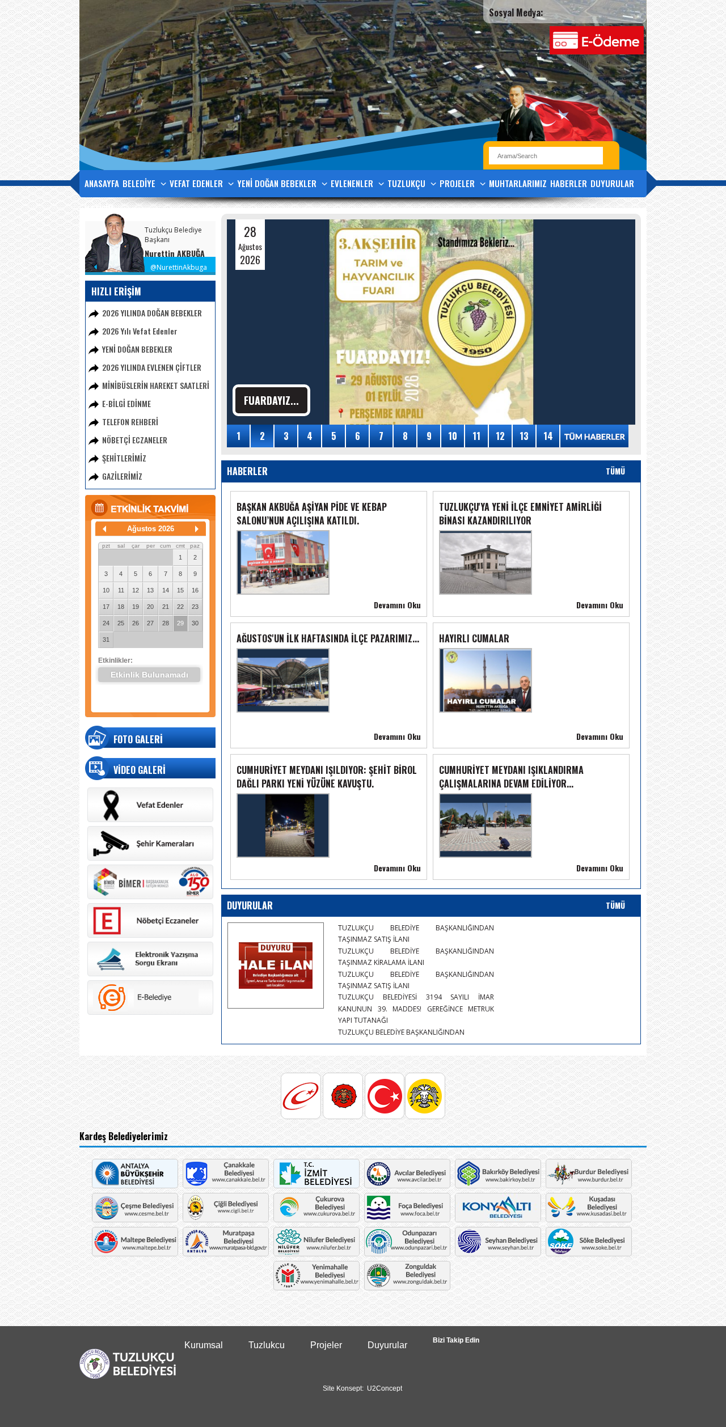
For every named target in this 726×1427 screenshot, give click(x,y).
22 (180, 606)
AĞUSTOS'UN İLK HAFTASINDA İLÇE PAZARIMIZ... (328, 638)
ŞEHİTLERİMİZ (124, 458)
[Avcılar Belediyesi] (407, 1185)
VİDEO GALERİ (139, 770)
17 (106, 606)
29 (180, 623)
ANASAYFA (102, 183)
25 (120, 623)
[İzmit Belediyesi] (316, 1185)
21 (165, 606)
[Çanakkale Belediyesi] (225, 1185)
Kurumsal (203, 1345)
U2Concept (384, 1388)
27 (150, 623)
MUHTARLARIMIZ (518, 183)
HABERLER (568, 183)
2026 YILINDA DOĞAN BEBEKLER (152, 313)
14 (165, 590)
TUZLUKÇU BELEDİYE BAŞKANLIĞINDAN (401, 1032)
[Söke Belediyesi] (588, 1253)
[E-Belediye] (150, 1013)
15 (180, 590)
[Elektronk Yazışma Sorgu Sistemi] (150, 974)
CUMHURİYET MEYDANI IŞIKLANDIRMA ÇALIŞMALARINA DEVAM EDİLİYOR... (511, 776)
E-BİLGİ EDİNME (126, 403)
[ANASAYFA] (127, 1377)
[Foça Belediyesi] (407, 1219)
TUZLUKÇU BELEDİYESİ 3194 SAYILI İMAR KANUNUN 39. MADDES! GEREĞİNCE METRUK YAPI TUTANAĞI (416, 1008)
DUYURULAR (612, 183)
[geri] (104, 529)
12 (135, 590)
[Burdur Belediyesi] (588, 1185)
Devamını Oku (397, 605)
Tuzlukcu (266, 1345)
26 (135, 623)
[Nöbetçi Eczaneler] (150, 935)
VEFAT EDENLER (197, 183)
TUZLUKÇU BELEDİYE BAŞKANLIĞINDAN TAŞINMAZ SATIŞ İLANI (416, 933)
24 (106, 623)
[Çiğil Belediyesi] (225, 1219)
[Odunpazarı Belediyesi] (407, 1253)
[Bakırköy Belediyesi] (498, 1185)
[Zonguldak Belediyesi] (407, 1288)
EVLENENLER (353, 183)
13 (150, 590)
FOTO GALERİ (138, 739)
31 (106, 639)
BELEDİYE (140, 183)
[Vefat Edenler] (150, 820)
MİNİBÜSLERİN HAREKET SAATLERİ (155, 385)
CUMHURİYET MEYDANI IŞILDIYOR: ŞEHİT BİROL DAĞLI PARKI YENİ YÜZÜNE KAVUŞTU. (327, 776)
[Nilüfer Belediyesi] (316, 1253)
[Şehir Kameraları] (150, 858)
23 (195, 606)
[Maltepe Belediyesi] (135, 1253)
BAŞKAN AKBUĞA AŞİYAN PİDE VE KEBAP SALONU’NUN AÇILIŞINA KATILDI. (312, 513)
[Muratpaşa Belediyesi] (225, 1253)
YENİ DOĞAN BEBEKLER (278, 183)
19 (135, 606)
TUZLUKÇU (407, 183)
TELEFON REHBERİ (130, 421)
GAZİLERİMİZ (122, 476)
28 (165, 623)
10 (106, 590)
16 (195, 590)
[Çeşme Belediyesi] (135, 1219)
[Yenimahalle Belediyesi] (316, 1288)
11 (121, 590)
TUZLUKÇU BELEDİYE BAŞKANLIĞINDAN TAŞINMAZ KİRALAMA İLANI (416, 956)
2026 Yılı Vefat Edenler (140, 331)
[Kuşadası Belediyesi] (588, 1219)
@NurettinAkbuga (178, 267)
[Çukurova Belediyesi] (316, 1219)
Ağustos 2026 (150, 528)
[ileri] (196, 529)
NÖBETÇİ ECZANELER (134, 440)
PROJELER (458, 183)
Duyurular (387, 1345)
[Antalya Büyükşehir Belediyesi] (135, 1185)
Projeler (326, 1345)
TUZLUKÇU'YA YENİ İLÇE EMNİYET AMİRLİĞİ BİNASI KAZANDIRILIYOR (520, 513)
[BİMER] (150, 897)
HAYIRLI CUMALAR (474, 638)
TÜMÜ (615, 471)
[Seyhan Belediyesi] (498, 1253)
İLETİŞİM (99, 208)
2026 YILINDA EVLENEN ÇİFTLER (151, 367)
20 (150, 606)
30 (195, 623)
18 (120, 606)
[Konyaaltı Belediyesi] (498, 1219)
